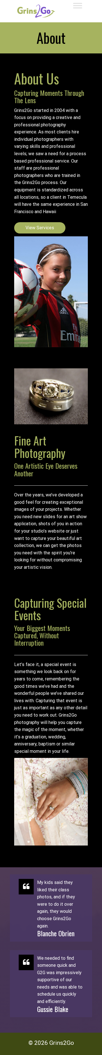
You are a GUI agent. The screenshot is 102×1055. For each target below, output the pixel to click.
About (51, 37)
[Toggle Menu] (77, 5)
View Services (40, 227)
